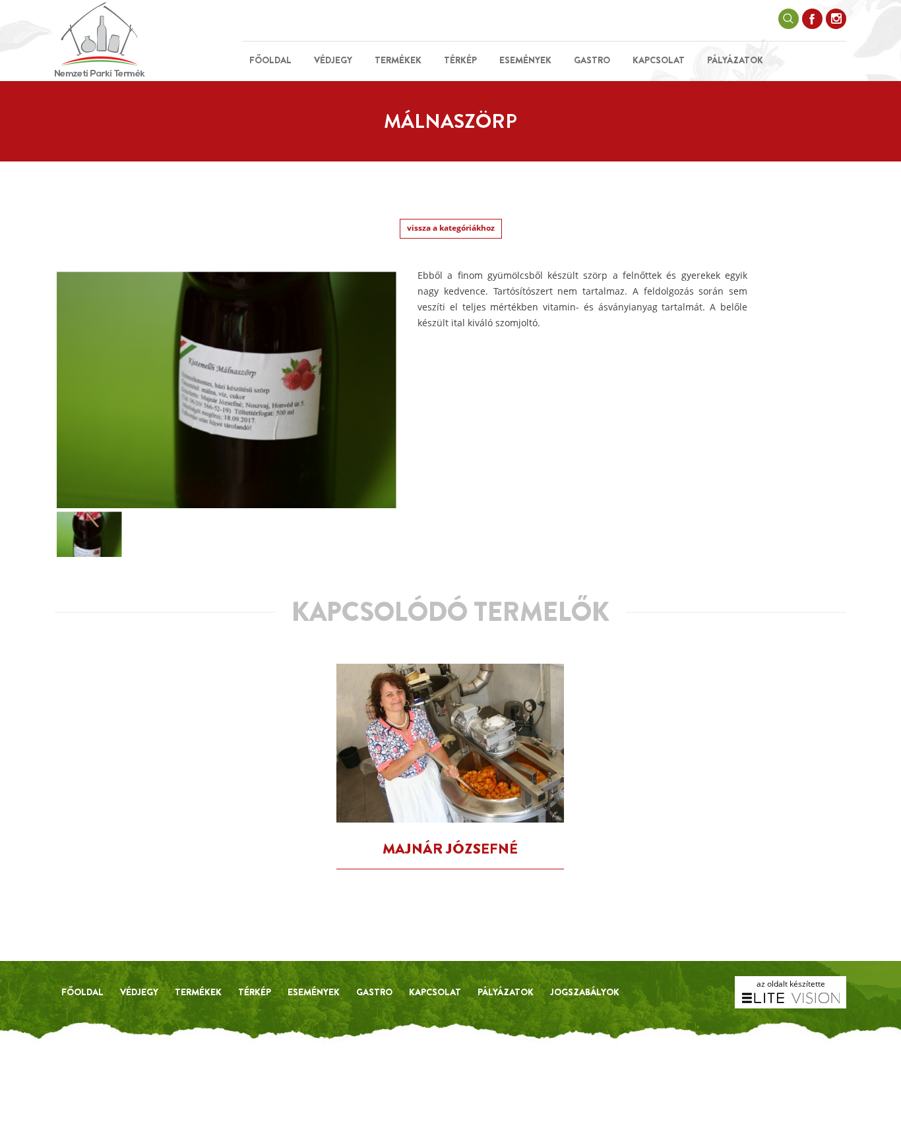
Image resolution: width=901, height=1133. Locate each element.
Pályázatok (735, 60)
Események (525, 60)
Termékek (398, 60)
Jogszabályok (584, 992)
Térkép (460, 60)
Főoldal (270, 60)
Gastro (592, 60)
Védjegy (333, 60)
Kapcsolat (659, 60)
